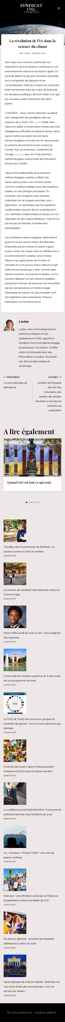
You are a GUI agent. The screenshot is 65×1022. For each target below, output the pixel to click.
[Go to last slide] (8, 469)
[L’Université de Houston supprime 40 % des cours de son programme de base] (32, 660)
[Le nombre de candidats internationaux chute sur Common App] (32, 574)
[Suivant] (56, 469)
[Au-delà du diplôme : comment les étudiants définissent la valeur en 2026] (32, 922)
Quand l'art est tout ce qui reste (29, 482)
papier (37, 122)
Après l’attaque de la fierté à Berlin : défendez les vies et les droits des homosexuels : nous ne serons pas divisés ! (32, 986)
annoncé (19, 154)
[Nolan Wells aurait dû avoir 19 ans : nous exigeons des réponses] (32, 617)
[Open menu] (58, 8)
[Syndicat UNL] (32, 8)
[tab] (26, 502)
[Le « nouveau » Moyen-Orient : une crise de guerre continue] (32, 836)
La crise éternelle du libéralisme (15, 382)
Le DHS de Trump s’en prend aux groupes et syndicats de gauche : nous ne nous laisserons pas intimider (32, 724)
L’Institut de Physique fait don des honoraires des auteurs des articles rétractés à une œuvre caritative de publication (48, 394)
